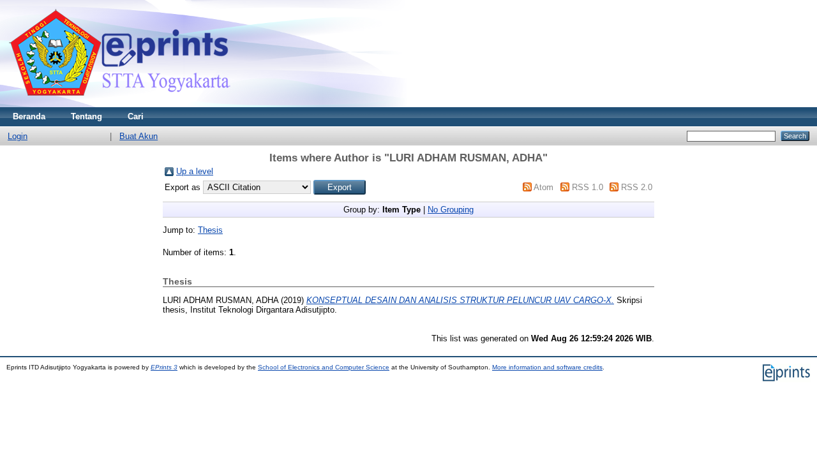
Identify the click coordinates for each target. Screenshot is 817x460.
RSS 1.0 (587, 187)
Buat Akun (138, 136)
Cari (136, 116)
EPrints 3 (164, 367)
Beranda (29, 116)
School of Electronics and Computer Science (323, 367)
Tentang (86, 116)
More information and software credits (547, 367)
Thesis (210, 230)
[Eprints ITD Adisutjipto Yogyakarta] (119, 104)
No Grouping (451, 209)
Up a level (194, 171)
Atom (543, 187)
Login (17, 136)
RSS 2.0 (636, 187)
